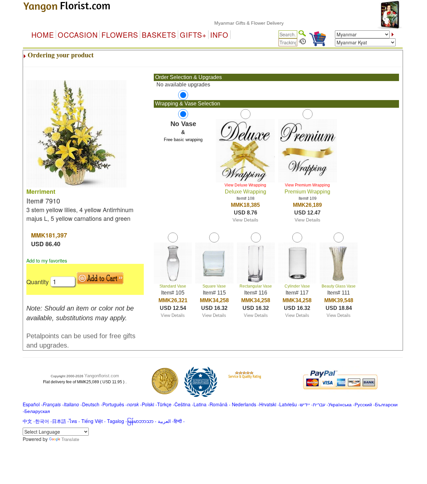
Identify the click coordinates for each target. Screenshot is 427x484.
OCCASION (78, 34)
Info (219, 34)
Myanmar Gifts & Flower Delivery (242, 23)
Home (42, 34)
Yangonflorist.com (101, 375)
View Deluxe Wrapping (245, 185)
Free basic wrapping (183, 139)
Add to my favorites (46, 260)
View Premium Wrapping (307, 185)
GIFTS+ (193, 34)
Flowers (119, 34)
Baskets (159, 34)
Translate (70, 439)
